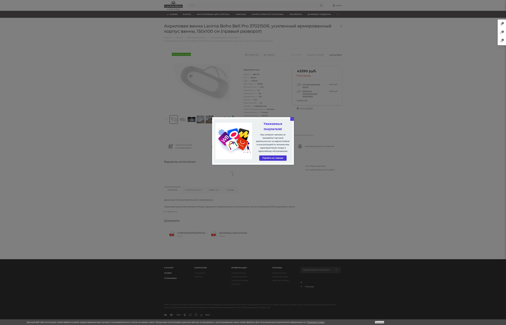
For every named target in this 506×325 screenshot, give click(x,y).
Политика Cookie (315, 322)
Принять (379, 322)
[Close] (292, 119)
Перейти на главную (272, 158)
